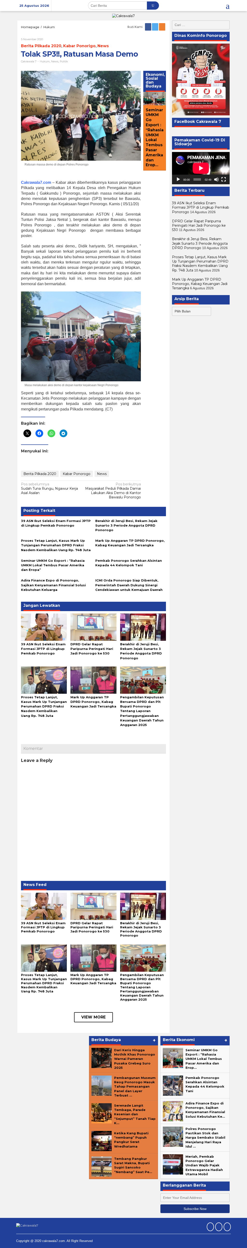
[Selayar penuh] (223, 179)
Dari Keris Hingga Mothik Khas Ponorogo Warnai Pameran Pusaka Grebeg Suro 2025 (134, 1059)
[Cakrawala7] (123, 15)
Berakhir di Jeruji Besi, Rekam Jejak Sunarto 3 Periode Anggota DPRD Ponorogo (126, 525)
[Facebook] (148, 27)
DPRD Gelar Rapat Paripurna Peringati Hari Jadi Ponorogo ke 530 (91, 648)
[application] (201, 168)
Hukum (45, 61)
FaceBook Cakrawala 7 (197, 121)
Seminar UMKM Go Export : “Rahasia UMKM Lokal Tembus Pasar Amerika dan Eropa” (53, 565)
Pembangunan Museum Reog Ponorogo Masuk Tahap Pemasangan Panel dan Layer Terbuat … (135, 1086)
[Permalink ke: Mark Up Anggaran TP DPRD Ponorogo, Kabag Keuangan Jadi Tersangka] (93, 680)
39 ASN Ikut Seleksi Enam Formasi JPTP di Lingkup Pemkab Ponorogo (43, 648)
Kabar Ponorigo (79, 46)
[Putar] (178, 179)
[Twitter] (155, 27)
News (103, 46)
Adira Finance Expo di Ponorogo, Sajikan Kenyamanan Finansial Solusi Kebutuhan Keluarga (53, 584)
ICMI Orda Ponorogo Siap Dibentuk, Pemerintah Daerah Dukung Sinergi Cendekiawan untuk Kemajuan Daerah (129, 584)
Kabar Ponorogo (76, 474)
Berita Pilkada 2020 (41, 46)
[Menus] (228, 5)
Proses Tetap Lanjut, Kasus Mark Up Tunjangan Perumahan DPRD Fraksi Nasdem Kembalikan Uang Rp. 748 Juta (56, 545)
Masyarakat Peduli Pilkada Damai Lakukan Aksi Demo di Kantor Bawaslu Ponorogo (113, 491)
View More (93, 1017)
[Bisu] (216, 179)
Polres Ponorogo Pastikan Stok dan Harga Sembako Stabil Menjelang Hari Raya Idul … (205, 1137)
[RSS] (162, 27)
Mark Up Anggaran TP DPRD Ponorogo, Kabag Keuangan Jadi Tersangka (93, 701)
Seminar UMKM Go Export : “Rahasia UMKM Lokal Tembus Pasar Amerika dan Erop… (155, 137)
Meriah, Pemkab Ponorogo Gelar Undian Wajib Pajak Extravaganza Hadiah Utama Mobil (204, 1165)
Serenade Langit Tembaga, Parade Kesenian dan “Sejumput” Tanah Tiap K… (135, 1114)
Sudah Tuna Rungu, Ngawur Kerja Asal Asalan (49, 488)
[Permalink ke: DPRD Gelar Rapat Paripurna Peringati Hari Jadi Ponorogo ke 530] (93, 627)
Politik (64, 61)
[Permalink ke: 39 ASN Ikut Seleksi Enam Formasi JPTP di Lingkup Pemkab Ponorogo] (44, 627)
